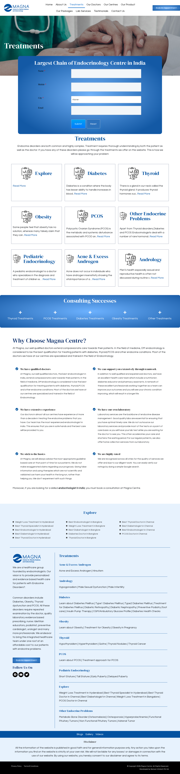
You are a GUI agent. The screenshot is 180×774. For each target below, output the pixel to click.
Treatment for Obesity (98, 627)
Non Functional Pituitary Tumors (97, 721)
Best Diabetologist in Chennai (98, 696)
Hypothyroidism (68, 644)
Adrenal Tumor (126, 721)
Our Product (128, 4)
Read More (19, 185)
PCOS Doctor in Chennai (73, 700)
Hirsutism (98, 570)
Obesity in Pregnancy (124, 627)
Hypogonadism (68, 587)
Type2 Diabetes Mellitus (138, 603)
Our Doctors (93, 4)
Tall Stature (83, 676)
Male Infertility (116, 587)
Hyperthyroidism (88, 644)
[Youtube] (20, 674)
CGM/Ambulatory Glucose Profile (112, 611)
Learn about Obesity (71, 627)
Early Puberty (99, 676)
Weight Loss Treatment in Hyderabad (81, 692)
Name (41, 71)
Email (40, 108)
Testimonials (101, 11)
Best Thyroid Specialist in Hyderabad (125, 692)
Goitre (103, 644)
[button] (78, 123)
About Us (61, 4)
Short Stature (67, 676)
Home (49, 4)
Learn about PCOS (70, 660)
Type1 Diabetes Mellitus (109, 603)
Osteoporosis (115, 717)
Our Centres (111, 4)
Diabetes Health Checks (146, 611)
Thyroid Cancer (137, 644)
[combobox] (106, 99)
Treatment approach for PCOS (100, 660)
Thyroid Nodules (117, 644)
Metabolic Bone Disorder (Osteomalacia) (82, 717)
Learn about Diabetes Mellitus (76, 603)
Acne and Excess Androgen (75, 570)
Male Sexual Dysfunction (92, 587)
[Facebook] (15, 674)
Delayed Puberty (118, 676)
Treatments (76, 4)
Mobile (42, 84)
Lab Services (83, 11)
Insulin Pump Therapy (79, 611)
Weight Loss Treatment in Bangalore (138, 696)
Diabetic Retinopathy (96, 607)
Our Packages (64, 11)
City (41, 98)
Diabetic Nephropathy (123, 607)
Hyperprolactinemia (136, 717)
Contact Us (118, 11)
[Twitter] (26, 674)
